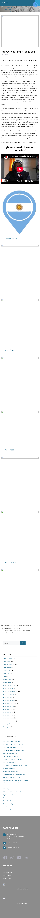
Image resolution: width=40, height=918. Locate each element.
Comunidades (7, 875)
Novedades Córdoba (9, 700)
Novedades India (7, 709)
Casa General (6, 661)
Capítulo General (7, 658)
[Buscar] (23, 643)
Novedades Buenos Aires (10, 691)
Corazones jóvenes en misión (11, 771)
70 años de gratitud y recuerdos (12, 633)
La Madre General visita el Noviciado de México (17, 630)
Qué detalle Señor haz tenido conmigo (13, 750)
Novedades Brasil (8, 688)
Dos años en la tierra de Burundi (12, 741)
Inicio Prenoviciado (8, 807)
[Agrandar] (36, 247)
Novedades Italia (7, 712)
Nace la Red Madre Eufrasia (10, 801)
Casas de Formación (8, 664)
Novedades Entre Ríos (9, 703)
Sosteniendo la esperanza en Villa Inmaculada (15, 780)
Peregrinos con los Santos (10, 756)
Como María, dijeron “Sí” (10, 762)
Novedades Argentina (9, 685)
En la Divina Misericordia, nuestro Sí (13, 744)
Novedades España (8, 706)
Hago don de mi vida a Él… (10, 753)
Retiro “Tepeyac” (7, 789)
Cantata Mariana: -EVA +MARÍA (11, 777)
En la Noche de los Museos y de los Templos (15, 765)
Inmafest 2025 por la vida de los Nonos (14, 774)
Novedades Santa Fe (8, 721)
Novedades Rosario (8, 718)
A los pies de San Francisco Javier (12, 810)
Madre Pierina (16, 625)
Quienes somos (7, 872)
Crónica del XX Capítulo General (12, 792)
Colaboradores (7, 670)
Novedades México (8, 715)
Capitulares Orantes (8, 795)
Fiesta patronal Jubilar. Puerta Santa (13, 759)
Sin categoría (6, 724)
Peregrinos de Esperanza (10, 804)
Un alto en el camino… (9, 768)
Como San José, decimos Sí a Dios (12, 747)
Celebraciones (7, 667)
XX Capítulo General (8, 798)
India (4, 676)
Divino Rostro (7, 625)
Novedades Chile (7, 697)
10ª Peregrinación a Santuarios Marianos (14, 783)
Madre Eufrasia (7, 679)
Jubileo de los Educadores (10, 786)
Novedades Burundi (25, 625)
